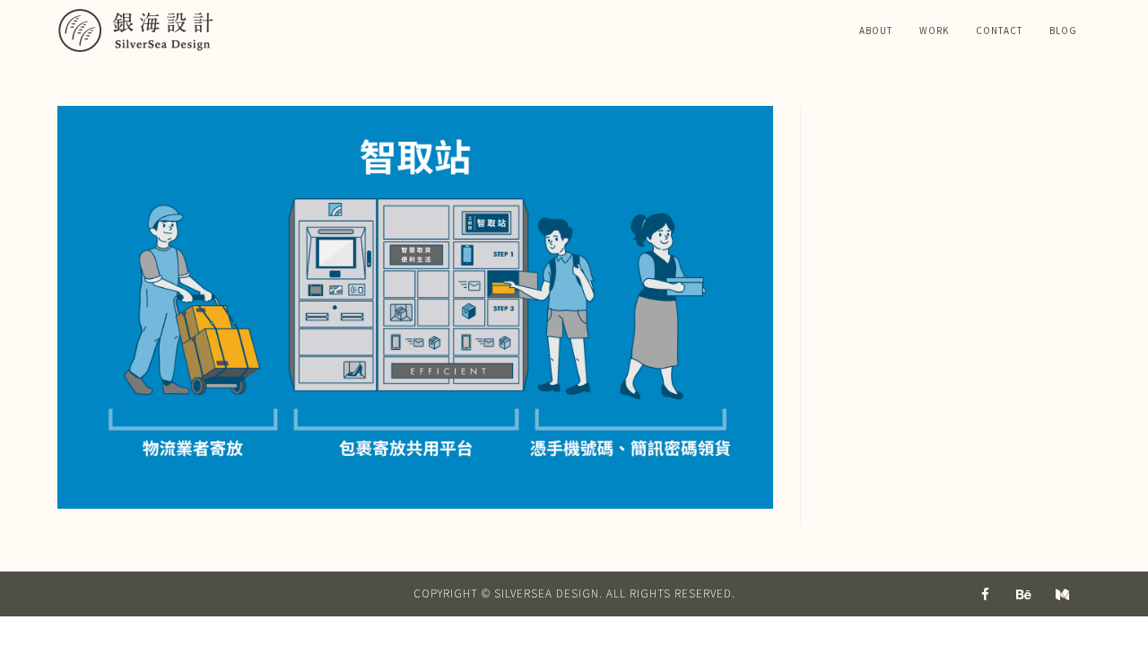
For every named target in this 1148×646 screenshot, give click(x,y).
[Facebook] (985, 594)
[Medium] (1062, 594)
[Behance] (1024, 594)
